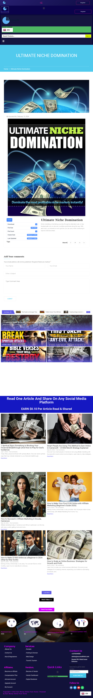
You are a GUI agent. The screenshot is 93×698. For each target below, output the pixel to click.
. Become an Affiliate (10, 671)
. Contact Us (8, 653)
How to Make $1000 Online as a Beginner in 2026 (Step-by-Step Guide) (22, 559)
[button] (43, 8)
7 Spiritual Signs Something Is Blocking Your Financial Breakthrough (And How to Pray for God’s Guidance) (68, 352)
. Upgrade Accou (9, 683)
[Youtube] (78, 687)
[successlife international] (4, 2)
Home (6, 69)
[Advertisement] (46, 377)
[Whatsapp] (82, 687)
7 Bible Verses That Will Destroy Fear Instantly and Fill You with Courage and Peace (23, 353)
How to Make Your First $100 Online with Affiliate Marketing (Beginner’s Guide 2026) (68, 504)
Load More (47, 592)
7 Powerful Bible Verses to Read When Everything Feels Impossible (32, 322)
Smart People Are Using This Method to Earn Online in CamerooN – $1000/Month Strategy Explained (69, 447)
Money (50, 347)
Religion (5, 320)
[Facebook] (71, 687)
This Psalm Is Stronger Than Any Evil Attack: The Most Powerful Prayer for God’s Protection (69, 337)
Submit (10, 299)
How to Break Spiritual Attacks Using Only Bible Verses (23, 337)
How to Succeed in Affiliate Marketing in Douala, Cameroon (21, 520)
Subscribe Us (78, 675)
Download (9, 219)
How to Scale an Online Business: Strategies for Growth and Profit (67, 562)
